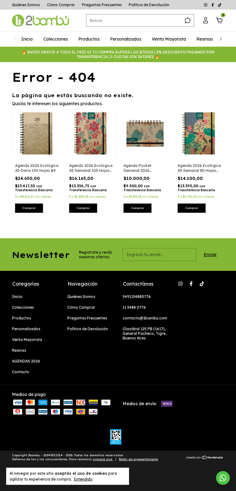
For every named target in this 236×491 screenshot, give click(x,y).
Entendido (83, 479)
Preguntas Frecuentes (102, 4)
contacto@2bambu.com (145, 318)
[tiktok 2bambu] (220, 4)
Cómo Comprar (61, 4)
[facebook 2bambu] (213, 4)
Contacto (20, 372)
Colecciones (55, 39)
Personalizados (125, 39)
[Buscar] (187, 20)
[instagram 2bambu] (206, 4)
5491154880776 (137, 296)
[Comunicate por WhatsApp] (223, 478)
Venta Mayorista (169, 39)
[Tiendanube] (205, 458)
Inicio (27, 39)
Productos (89, 39)
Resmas (204, 39)
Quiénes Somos (26, 4)
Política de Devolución (149, 4)
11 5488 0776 (134, 307)
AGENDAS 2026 (26, 361)
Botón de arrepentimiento (138, 459)
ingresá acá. (103, 459)
